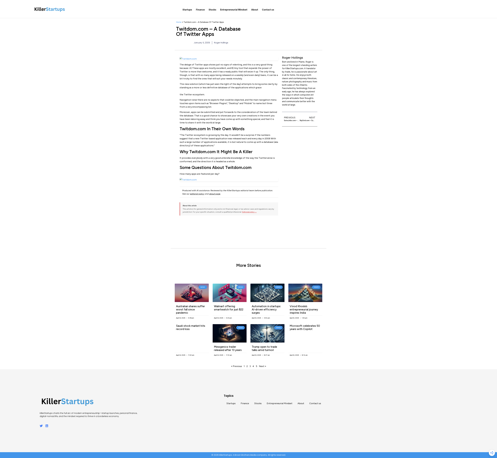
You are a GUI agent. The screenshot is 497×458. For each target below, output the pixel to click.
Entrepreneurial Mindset (233, 9)
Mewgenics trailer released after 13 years (228, 348)
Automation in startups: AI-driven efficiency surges (266, 309)
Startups (187, 9)
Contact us (268, 9)
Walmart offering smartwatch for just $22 (228, 308)
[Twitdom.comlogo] (229, 179)
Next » (262, 366)
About (254, 9)
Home (178, 22)
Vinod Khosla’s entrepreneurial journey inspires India (304, 309)
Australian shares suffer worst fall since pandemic (190, 309)
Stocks (212, 9)
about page (214, 194)
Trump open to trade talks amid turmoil (264, 348)
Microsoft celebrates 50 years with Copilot (305, 327)
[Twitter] (41, 425)
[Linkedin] (46, 425)
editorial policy (197, 194)
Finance (200, 9)
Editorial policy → (249, 212)
